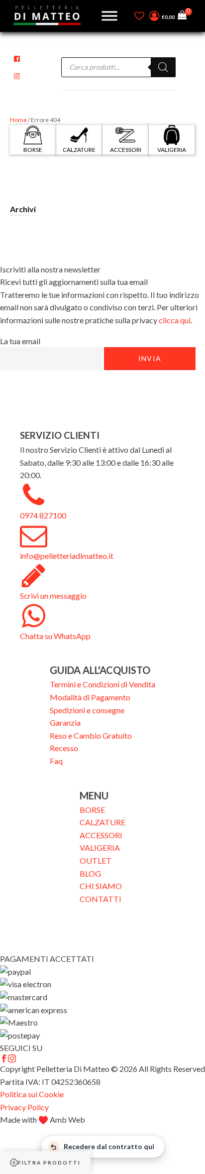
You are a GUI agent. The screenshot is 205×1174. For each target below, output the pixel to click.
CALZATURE (102, 822)
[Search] (163, 67)
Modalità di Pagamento (90, 697)
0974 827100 (43, 515)
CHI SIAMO (101, 886)
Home (18, 120)
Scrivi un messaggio (53, 595)
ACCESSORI (101, 835)
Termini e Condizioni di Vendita (102, 684)
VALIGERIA (100, 847)
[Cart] (185, 16)
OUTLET (95, 860)
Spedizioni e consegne (87, 710)
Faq (56, 761)
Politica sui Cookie (32, 1094)
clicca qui (175, 320)
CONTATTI (100, 899)
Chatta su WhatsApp (55, 636)
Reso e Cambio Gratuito (91, 735)
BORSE (92, 809)
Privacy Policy (24, 1107)
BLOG (90, 873)
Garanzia (65, 722)
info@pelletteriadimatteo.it (66, 555)
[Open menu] (109, 16)
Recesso (64, 748)
